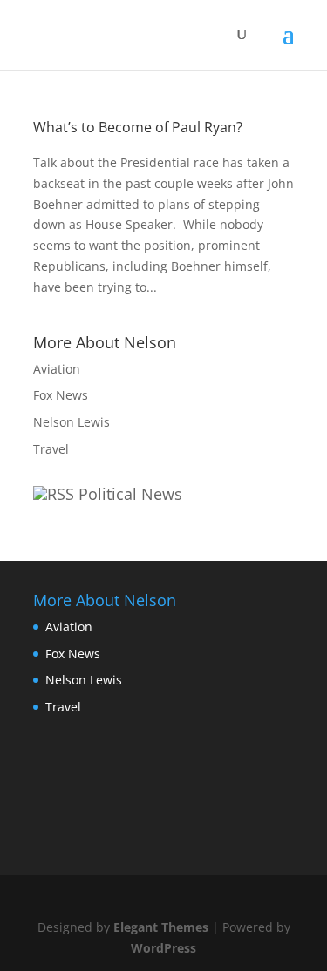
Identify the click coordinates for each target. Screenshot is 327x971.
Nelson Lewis (71, 422)
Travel (51, 449)
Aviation (56, 369)
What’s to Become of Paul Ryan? (137, 127)
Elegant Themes (160, 927)
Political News (130, 493)
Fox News (60, 395)
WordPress (163, 948)
